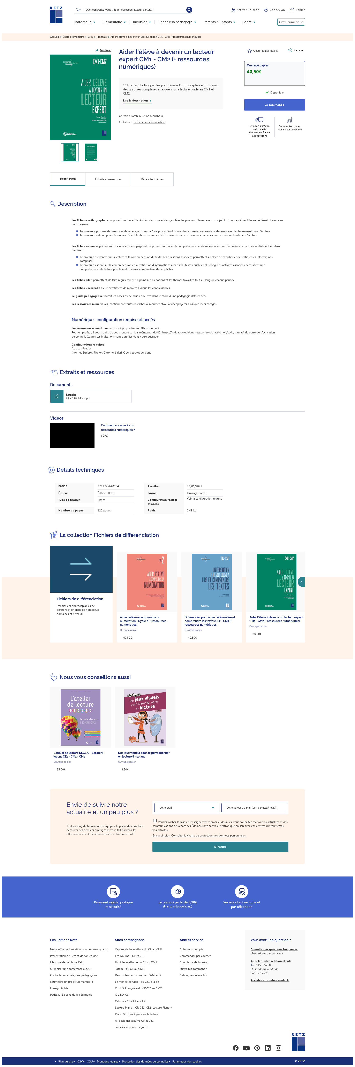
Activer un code (248, 10)
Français (102, 36)
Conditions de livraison (194, 962)
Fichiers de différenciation (149, 122)
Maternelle (83, 22)
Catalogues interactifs (193, 975)
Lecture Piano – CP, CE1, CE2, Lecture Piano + (143, 1007)
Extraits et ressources (108, 179)
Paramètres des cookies (187, 1061)
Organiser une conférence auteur (70, 969)
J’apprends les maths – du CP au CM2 (139, 949)
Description (68, 178)
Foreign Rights (59, 988)
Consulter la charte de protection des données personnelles (208, 835)
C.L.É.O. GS (122, 994)
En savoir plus (161, 835)
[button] (80, 97)
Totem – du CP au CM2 (129, 969)
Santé (247, 22)
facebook (236, 1048)
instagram (278, 1048)
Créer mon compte (191, 949)
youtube (246, 1048)
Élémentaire (112, 22)
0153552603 (264, 965)
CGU (90, 1061)
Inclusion (140, 22)
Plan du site (65, 1061)
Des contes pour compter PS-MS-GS (138, 975)
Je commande (274, 105)
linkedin (268, 1048)
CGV (80, 1061)
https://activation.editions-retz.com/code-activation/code (197, 332)
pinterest (257, 1048)
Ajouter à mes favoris (265, 50)
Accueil (54, 36)
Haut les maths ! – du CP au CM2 (136, 962)
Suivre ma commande (193, 969)
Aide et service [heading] (191, 940)
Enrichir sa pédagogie (175, 22)
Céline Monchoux (152, 116)
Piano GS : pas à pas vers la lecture (136, 1014)
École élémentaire (73, 36)
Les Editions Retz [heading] (63, 940)
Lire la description (135, 100)
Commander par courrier (195, 956)
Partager (299, 50)
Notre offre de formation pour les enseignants (79, 949)
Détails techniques (152, 179)
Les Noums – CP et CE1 (130, 956)
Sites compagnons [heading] (129, 940)
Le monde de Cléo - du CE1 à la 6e (137, 982)
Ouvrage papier (257, 65)
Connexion (277, 10)
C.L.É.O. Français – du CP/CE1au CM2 (138, 988)
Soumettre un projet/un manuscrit (71, 982)
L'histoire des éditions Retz (66, 962)
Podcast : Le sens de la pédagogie (71, 994)
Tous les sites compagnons (131, 1027)
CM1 (90, 36)
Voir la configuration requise (204, 498)
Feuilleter (105, 50)
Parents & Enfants (218, 22)
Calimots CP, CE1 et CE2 (130, 1001)
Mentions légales (107, 1061)
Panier (300, 10)
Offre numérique (291, 22)
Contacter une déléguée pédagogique (73, 975)
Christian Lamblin (130, 116)
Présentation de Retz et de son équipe (74, 956)
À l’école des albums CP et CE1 (134, 1020)
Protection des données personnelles (145, 1061)
